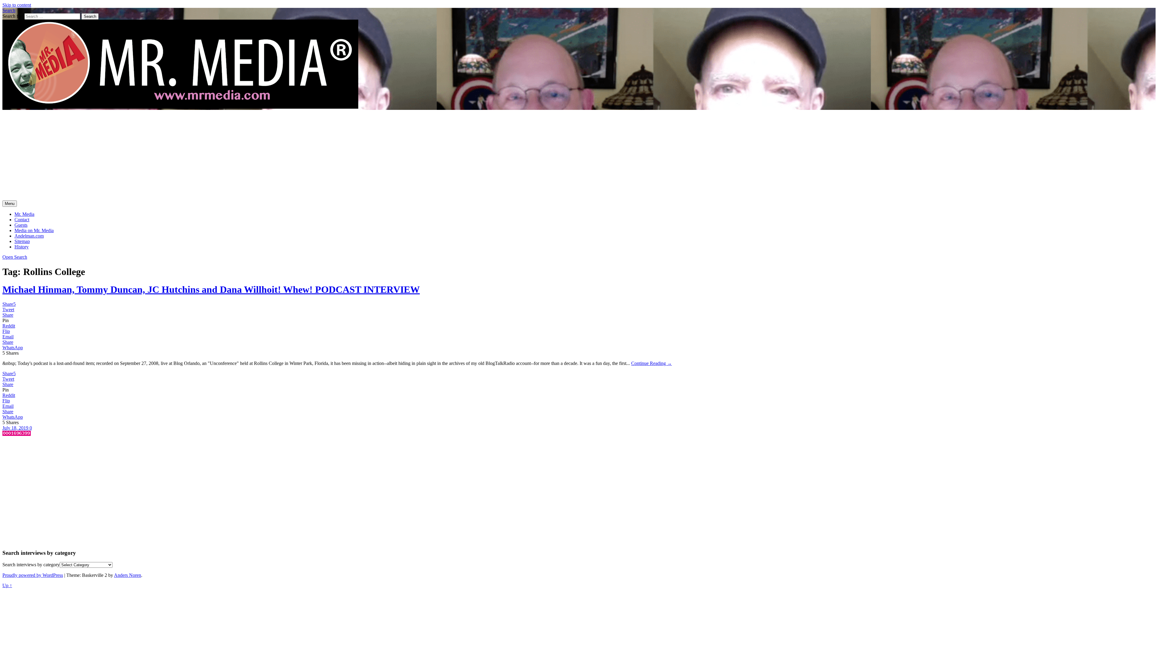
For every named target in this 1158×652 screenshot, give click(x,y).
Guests (20, 225)
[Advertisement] (579, 155)
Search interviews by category (31, 564)
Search (8, 10)
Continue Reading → (651, 363)
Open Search (14, 257)
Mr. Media (24, 214)
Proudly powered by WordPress (32, 575)
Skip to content (16, 5)
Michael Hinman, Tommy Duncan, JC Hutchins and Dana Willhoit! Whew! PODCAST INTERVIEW (211, 289)
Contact (21, 219)
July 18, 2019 (16, 427)
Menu (9, 203)
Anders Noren (127, 575)
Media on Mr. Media (34, 230)
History (21, 246)
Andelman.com (29, 235)
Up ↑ (7, 585)
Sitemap (22, 241)
